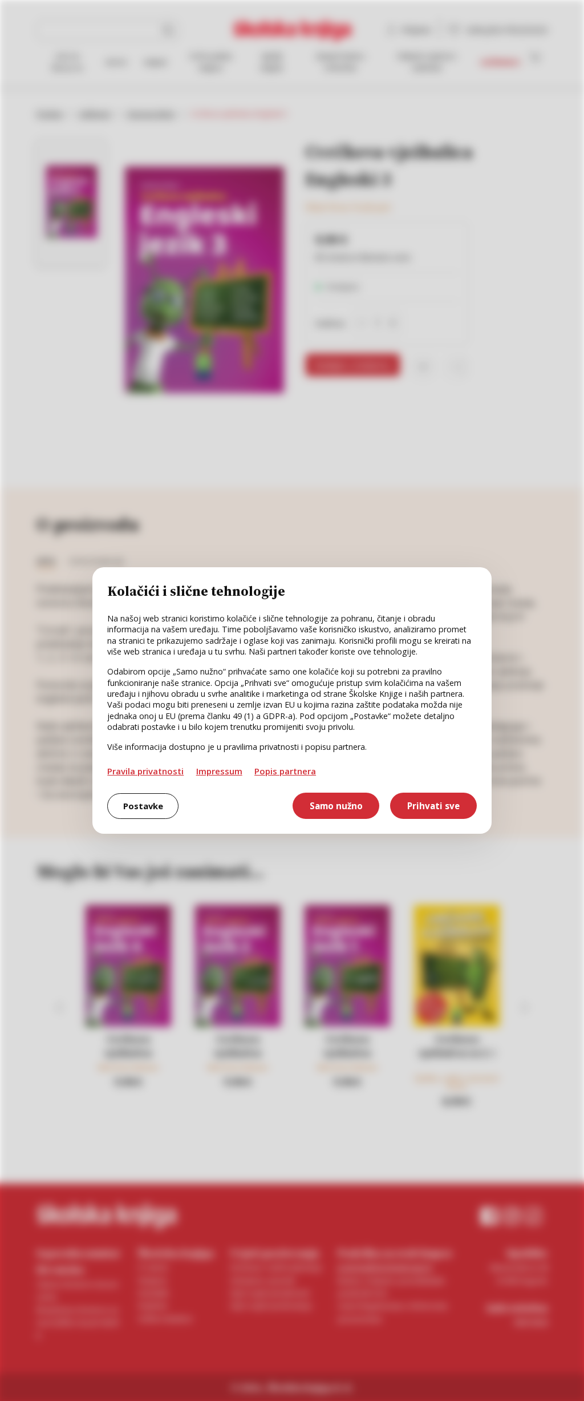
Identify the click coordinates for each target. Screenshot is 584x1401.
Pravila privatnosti (145, 771)
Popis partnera (285, 771)
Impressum (219, 771)
